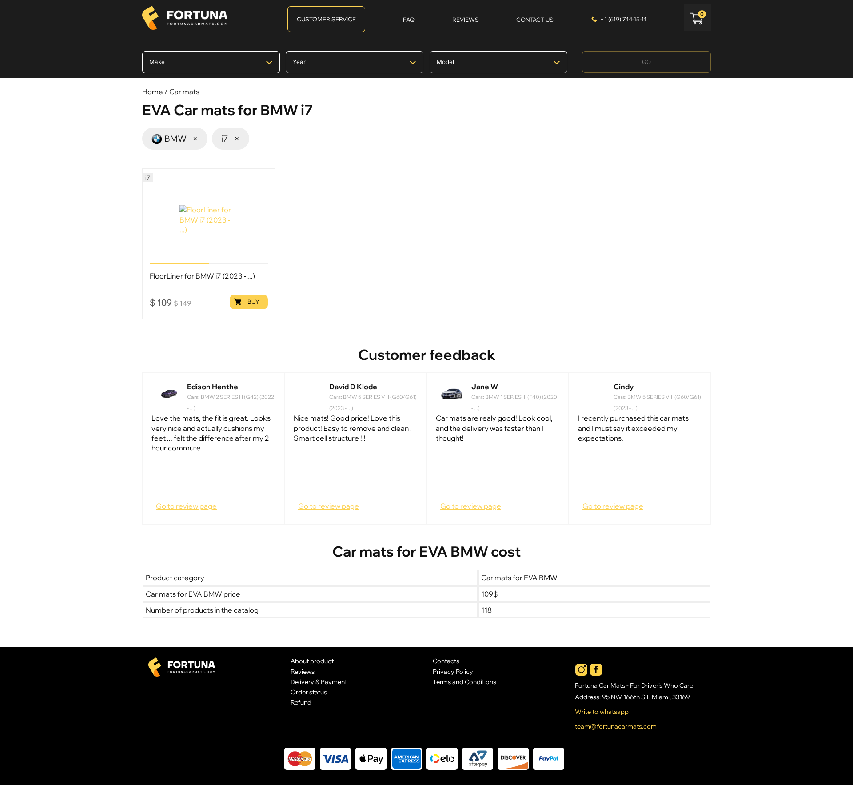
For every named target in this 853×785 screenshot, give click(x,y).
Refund (301, 702)
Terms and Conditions (464, 681)
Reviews (303, 671)
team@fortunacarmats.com (616, 726)
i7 (230, 138)
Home (152, 91)
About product (312, 661)
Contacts (446, 661)
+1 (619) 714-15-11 (623, 19)
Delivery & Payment (319, 681)
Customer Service (326, 19)
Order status (309, 692)
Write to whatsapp (602, 711)
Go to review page (186, 506)
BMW (181, 138)
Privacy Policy (453, 671)
